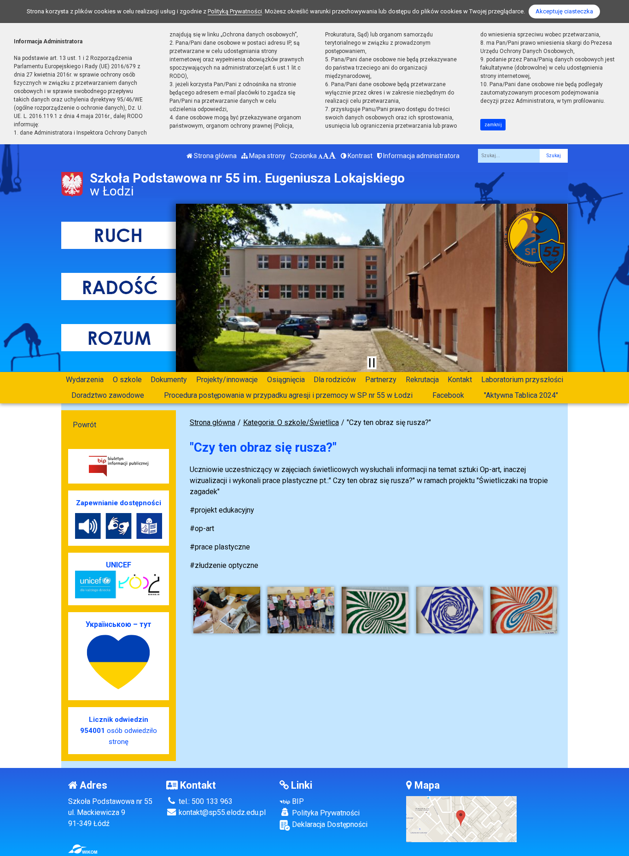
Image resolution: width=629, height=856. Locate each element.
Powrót (84, 424)
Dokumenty (169, 379)
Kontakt (460, 379)
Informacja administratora (421, 155)
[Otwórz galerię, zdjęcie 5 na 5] (523, 610)
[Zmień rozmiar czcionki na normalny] (320, 155)
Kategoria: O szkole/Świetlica (291, 422)
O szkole (127, 379)
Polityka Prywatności (325, 813)
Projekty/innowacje (227, 379)
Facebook (448, 395)
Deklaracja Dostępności (328, 824)
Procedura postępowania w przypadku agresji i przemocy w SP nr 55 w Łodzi (288, 395)
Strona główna (214, 155)
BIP (297, 801)
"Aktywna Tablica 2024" (521, 395)
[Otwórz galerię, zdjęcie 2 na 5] (301, 610)
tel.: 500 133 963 (205, 801)
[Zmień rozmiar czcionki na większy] (326, 155)
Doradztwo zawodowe (107, 395)
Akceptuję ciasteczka (564, 11)
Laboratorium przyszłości (522, 379)
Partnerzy (380, 379)
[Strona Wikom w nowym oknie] (82, 849)
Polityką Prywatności (235, 11)
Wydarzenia (85, 379)
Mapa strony (266, 155)
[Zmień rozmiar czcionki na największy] (332, 155)
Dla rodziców (335, 379)
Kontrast (359, 155)
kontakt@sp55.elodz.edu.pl (221, 812)
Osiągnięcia (286, 379)
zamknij (493, 124)
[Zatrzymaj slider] (371, 362)
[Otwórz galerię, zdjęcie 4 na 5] (449, 610)
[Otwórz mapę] (461, 819)
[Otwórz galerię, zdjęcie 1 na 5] (226, 610)
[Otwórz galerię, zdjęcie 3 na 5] (375, 610)
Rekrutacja (422, 379)
